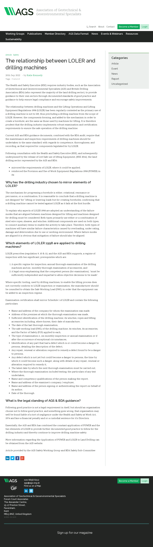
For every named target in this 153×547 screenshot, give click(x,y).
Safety (16, 55)
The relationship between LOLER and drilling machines (50, 64)
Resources (132, 33)
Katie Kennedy (34, 75)
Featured (16, 79)
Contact (110, 27)
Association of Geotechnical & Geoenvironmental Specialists (58, 11)
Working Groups (15, 33)
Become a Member (128, 27)
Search (92, 27)
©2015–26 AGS (10, 517)
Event (114, 68)
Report (115, 78)
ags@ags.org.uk (32, 483)
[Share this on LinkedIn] (8, 458)
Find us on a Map (32, 486)
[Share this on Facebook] (17, 458)
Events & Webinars (112, 33)
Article (9, 55)
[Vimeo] (31, 491)
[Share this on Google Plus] (22, 458)
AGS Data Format (79, 33)
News (95, 33)
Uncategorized (119, 83)
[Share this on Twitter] (12, 458)
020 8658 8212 (31, 480)
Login (144, 27)
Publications (34, 33)
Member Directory (55, 33)
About (101, 27)
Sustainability (14, 39)
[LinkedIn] (26, 491)
